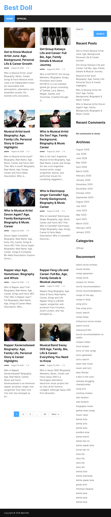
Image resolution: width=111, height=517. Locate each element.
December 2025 (84, 184)
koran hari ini (82, 449)
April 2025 (81, 219)
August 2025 (82, 201)
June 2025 (81, 210)
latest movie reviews (86, 264)
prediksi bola (82, 432)
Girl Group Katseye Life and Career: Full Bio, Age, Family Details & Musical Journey (53, 57)
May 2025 (81, 214)
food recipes (82, 346)
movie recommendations (88, 290)
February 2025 (83, 227)
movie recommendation (88, 286)
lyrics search (82, 359)
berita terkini (82, 436)
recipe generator (84, 273)
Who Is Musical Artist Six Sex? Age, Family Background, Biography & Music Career (54, 139)
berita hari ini (82, 441)
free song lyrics (84, 308)
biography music (84, 406)
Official (22, 18)
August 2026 (82, 149)
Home (9, 18)
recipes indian (83, 342)
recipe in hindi (83, 299)
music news (82, 414)
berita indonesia (84, 475)
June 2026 (81, 158)
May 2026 (81, 162)
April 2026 (81, 167)
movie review (83, 269)
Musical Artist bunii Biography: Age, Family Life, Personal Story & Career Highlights (18, 139)
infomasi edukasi (84, 488)
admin (6, 68)
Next (55, 414)
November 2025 (84, 188)
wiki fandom (82, 397)
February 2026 (83, 175)
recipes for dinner (85, 282)
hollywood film (83, 330)
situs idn (80, 454)
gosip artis (81, 484)
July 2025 (81, 206)
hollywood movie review (88, 321)
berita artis (81, 423)
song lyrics (81, 304)
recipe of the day (85, 295)
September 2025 (84, 197)
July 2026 (81, 153)
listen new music (84, 363)
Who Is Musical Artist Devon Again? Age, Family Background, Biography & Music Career (18, 218)
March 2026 (82, 171)
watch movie (82, 325)
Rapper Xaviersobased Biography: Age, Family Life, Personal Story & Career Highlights (19, 353)
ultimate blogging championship (85, 383)
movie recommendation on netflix (90, 336)
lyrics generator (84, 355)
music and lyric (84, 368)
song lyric (81, 388)
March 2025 (82, 223)
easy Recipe (82, 372)
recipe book (82, 277)
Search (79, 29)
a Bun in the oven (85, 376)
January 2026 (83, 180)
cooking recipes (84, 393)
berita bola (81, 419)
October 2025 (83, 193)
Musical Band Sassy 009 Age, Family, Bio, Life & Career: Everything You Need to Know (54, 353)
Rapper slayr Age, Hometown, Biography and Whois (19, 274)
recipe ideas (82, 317)
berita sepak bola (85, 445)
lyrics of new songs (86, 350)
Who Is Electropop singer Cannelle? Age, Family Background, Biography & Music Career (54, 198)
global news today (85, 410)
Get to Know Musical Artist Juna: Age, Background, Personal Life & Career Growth (90, 55)
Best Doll (18, 8)
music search (82, 312)
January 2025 (83, 232)
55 (45, 414)
